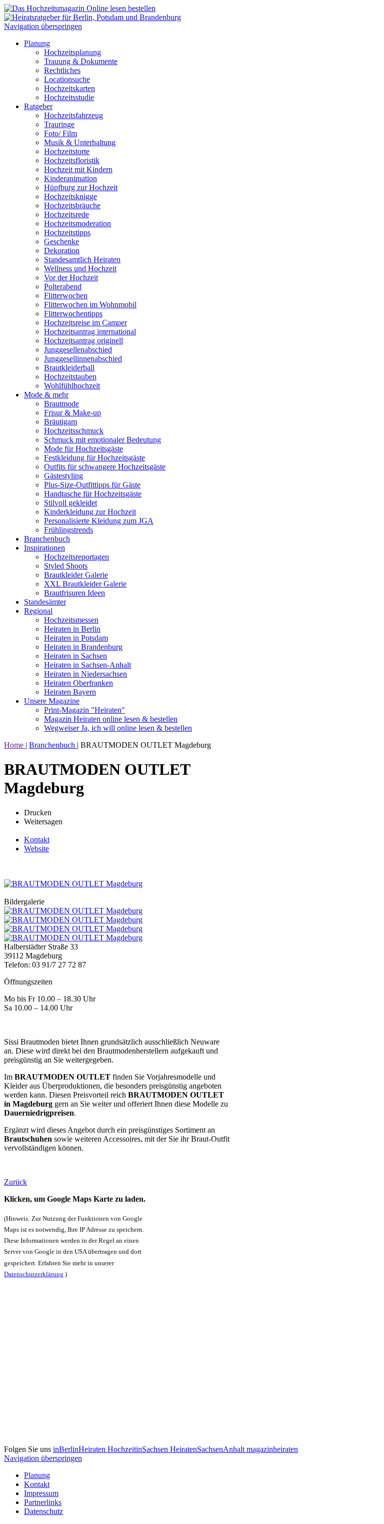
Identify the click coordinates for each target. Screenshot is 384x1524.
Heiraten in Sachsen (75, 656)
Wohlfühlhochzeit (72, 385)
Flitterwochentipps (73, 313)
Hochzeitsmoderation (77, 223)
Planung (37, 43)
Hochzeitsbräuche (72, 205)
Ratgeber (38, 106)
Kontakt (37, 839)
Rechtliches (62, 70)
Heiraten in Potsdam (76, 638)
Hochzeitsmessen (71, 620)
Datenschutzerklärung (34, 1274)
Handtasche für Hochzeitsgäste (93, 493)
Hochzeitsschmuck (74, 430)
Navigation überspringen (43, 26)
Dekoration (62, 250)
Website (36, 848)
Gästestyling (63, 475)
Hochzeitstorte (67, 151)
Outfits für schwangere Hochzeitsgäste (105, 466)
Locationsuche (67, 79)
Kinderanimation (70, 178)
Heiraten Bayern (70, 692)
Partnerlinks (43, 1502)
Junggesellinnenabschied (83, 358)
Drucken (38, 812)
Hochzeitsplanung (72, 52)
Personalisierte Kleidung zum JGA (99, 521)
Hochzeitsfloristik (72, 160)
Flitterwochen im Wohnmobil (90, 304)
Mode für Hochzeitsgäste (83, 448)
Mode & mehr (46, 394)
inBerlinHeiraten (80, 1449)
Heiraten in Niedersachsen (85, 674)
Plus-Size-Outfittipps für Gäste (92, 484)
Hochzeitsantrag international (90, 331)
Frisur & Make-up (72, 412)
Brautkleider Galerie (76, 575)
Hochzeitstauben (70, 376)
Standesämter (45, 602)
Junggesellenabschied (78, 349)
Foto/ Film (60, 133)
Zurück (15, 1182)
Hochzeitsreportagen (76, 557)
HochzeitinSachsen (139, 1449)
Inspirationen (44, 548)
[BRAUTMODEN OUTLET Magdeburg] (73, 883)
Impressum (41, 1493)
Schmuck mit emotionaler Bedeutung (102, 439)
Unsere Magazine (52, 701)
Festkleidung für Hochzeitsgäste (94, 457)
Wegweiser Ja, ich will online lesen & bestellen (118, 728)
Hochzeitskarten (69, 88)
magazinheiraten (272, 1449)
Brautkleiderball (69, 367)
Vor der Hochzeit (71, 277)
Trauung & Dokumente (81, 61)
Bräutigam (60, 421)
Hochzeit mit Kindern (78, 169)
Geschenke (61, 241)
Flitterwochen (66, 295)
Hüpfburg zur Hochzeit (81, 187)
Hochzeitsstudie (69, 97)
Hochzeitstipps (67, 232)
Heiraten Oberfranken (78, 683)
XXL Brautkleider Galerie (85, 584)
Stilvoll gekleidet (70, 502)
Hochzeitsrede (66, 214)
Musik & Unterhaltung (80, 142)
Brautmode (61, 403)
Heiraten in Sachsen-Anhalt (87, 665)
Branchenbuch (47, 539)
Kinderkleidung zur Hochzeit (90, 511)
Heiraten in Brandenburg (83, 647)
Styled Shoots (66, 566)
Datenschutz (43, 1511)
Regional (38, 611)
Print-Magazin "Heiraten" (84, 710)
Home (15, 745)
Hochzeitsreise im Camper (85, 322)
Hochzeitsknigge (70, 196)
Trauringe (59, 124)
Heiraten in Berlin (72, 629)
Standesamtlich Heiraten (82, 259)
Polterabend (63, 286)
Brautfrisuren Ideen (74, 593)
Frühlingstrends (68, 530)
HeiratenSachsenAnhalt (208, 1449)
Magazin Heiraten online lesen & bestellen (111, 719)
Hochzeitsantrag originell (83, 340)
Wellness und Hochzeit (80, 268)
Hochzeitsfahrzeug (73, 115)
